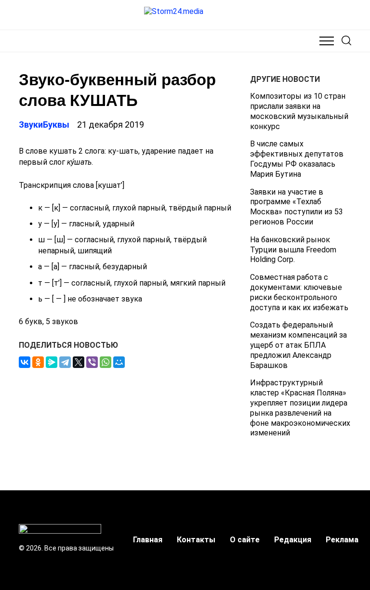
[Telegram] (65, 362)
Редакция (292, 539)
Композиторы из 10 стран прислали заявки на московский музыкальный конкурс (299, 111)
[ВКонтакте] (24, 362)
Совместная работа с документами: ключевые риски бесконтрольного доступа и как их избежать (299, 292)
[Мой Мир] (119, 362)
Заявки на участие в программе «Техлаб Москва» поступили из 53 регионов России (296, 206)
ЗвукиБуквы (44, 124)
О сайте (245, 539)
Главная (147, 539)
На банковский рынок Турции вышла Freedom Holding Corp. (293, 249)
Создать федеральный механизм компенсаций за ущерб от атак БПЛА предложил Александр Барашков (298, 344)
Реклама (342, 539)
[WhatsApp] (105, 362)
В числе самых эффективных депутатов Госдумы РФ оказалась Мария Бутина (297, 158)
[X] (78, 362)
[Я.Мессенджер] (51, 362)
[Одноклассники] (38, 362)
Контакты (196, 539)
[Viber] (92, 362)
